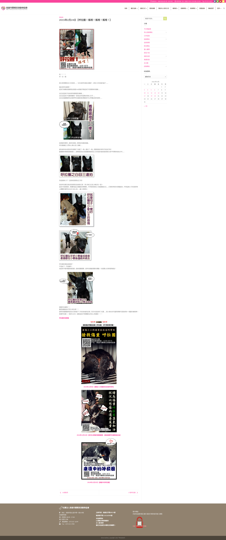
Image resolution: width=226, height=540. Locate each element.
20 (155, 96)
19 (151, 96)
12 (151, 93)
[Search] (224, 8)
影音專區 (147, 46)
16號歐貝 (65, 492)
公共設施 (147, 36)
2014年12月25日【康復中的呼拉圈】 (99, 482)
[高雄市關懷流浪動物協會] (14, 8)
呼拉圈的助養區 (64, 318)
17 (144, 96)
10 (144, 93)
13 (155, 93)
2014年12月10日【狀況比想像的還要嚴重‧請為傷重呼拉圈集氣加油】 (99, 435)
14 (158, 93)
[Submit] (165, 18)
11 (148, 93)
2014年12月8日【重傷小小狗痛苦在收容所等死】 (99, 387)
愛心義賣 (147, 49)
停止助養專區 (148, 32)
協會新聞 (147, 42)
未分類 (146, 63)
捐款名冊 (147, 56)
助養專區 (147, 39)
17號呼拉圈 (132, 492)
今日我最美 (147, 29)
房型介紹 (147, 53)
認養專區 (147, 66)
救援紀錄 (61, 17)
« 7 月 (145, 106)
